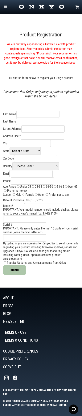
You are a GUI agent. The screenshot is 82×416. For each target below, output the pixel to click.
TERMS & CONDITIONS (20, 340)
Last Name (9, 121)
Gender (7, 194)
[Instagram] (7, 378)
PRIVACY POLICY (15, 359)
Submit (15, 270)
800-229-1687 (27, 389)
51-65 (60, 186)
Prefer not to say (17, 190)
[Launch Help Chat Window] (73, 409)
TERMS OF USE (14, 332)
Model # (8, 206)
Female (29, 194)
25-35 (38, 186)
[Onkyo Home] (41, 6)
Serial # (7, 224)
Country (7, 166)
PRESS (8, 305)
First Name (9, 114)
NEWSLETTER (13, 321)
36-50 (49, 186)
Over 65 (72, 186)
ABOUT (8, 298)
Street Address (12, 129)
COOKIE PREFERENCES (20, 351)
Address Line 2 (12, 136)
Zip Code (8, 158)
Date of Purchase (13, 200)
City (5, 143)
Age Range (9, 186)
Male (18, 194)
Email (6, 173)
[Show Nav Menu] (5, 7)
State (6, 151)
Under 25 (25, 186)
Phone (7, 181)
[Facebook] (15, 378)
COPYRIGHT (12, 367)
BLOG (7, 313)
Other (41, 194)
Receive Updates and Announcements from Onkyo (37, 263)
